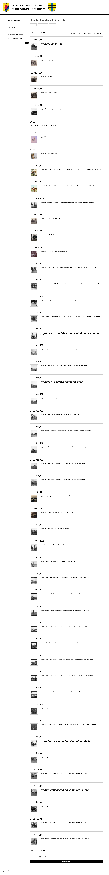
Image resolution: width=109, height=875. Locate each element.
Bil (51, 332)
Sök (28, 43)
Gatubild (52, 284)
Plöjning (58, 109)
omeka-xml (46, 857)
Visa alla (33, 25)
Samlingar (10, 24)
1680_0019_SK (36, 508)
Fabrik (64, 202)
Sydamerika (84, 267)
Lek (48, 153)
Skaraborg (86, 757)
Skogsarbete (63, 251)
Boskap (52, 365)
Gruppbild (51, 218)
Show (80, 577)
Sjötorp (55, 60)
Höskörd (60, 43)
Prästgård (55, 92)
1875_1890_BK (36, 361)
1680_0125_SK (36, 231)
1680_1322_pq (36, 818)
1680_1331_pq (36, 802)
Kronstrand (79, 169)
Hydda (55, 349)
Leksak (49, 137)
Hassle (52, 43)
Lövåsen (58, 235)
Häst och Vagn (73, 202)
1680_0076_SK (36, 247)
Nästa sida (44, 32)
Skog (58, 251)
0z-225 (33, 149)
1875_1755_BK (36, 639)
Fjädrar (46, 186)
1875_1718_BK (36, 720)
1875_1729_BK (36, 704)
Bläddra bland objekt (14, 20)
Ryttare (42, 334)
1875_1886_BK (36, 426)
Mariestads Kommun (88, 202)
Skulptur (55, 125)
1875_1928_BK (36, 263)
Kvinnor (85, 300)
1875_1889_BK (36, 377)
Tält (93, 169)
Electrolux (59, 202)
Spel (55, 153)
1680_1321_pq (36, 834)
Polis (82, 757)
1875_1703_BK (36, 737)
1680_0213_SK (36, 39)
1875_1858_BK (36, 524)
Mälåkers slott (86, 708)
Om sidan (10, 31)
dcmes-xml (37, 857)
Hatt (65, 332)
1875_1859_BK (36, 475)
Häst (56, 43)
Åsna (45, 169)
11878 (33, 133)
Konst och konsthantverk (45, 125)
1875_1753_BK (36, 671)
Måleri (87, 724)
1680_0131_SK (36, 214)
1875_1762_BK (36, 606)
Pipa (98, 332)
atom (31, 857)
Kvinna (84, 169)
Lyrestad (53, 76)
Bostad (46, 218)
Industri (80, 202)
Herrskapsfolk (71, 332)
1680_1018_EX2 (37, 198)
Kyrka (49, 76)
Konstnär (83, 284)
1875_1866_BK (36, 443)
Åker (45, 109)
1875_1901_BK (36, 296)
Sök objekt (52, 25)
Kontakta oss (11, 27)
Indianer (59, 169)
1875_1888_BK (36, 394)
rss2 (51, 857)
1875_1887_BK (36, 410)
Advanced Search (26, 43)
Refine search (66, 861)
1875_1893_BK (36, 329)
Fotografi (50, 169)
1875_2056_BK (36, 182)
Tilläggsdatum (97, 33)
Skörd (68, 496)
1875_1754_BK (36, 655)
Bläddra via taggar (43, 25)
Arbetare (46, 60)
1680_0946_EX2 (37, 541)
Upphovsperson (87, 33)
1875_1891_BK (36, 345)
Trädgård (93, 267)
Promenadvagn (94, 724)
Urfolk (96, 169)
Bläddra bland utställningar (15, 34)
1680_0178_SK (36, 88)
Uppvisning (86, 577)
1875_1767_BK (36, 573)
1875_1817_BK (36, 557)
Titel (79, 33)
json (41, 857)
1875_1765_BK (36, 590)
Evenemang (53, 757)
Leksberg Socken (63, 757)
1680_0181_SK (36, 72)
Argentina (47, 332)
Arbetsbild (47, 43)
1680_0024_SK (36, 492)
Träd (88, 267)
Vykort (100, 169)
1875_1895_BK (36, 312)
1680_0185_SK (36, 56)
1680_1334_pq (36, 769)
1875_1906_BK (36, 280)
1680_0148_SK (36, 105)
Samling (89, 169)
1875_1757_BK (36, 622)
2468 (32, 121)
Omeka (10, 871)
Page (31, 32)
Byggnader (47, 267)
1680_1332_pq (36, 785)
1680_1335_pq (36, 753)
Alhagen (46, 757)
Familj (46, 496)
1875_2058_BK (36, 165)
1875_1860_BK (36, 459)
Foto (54, 332)
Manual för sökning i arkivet (15, 38)
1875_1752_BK (36, 688)
